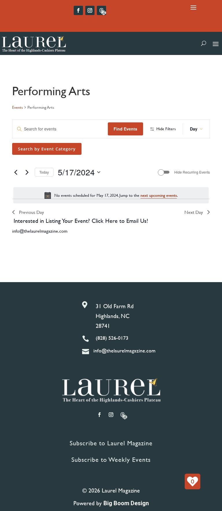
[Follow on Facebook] (78, 10)
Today (44, 172)
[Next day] (26, 172)
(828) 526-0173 (112, 338)
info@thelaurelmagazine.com (39, 230)
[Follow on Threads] (101, 10)
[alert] (111, 195)
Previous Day (31, 212)
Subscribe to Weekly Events (111, 459)
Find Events (125, 129)
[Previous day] (15, 172)
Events (17, 107)
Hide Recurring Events (192, 172)
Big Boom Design (126, 503)
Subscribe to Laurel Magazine (111, 443)
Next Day (193, 212)
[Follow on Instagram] (90, 10)
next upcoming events (158, 195)
